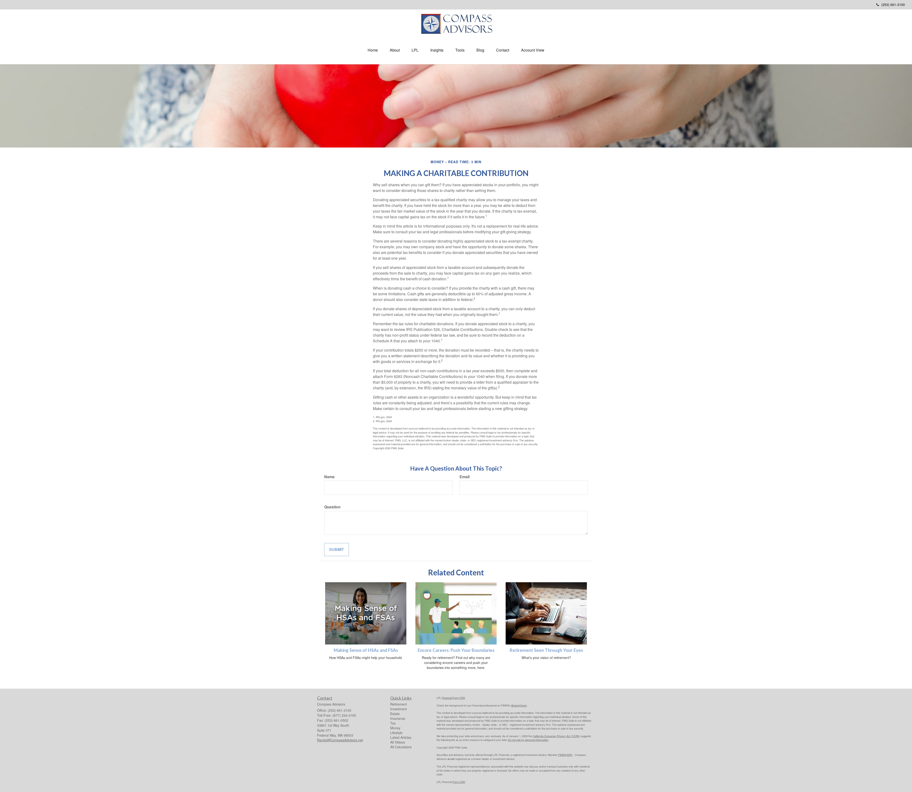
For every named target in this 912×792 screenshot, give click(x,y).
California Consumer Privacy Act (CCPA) (556, 736)
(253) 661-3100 (893, 4)
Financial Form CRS (453, 698)
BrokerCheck (519, 705)
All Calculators (401, 746)
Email (465, 476)
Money (395, 727)
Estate (395, 713)
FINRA (562, 755)
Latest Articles (400, 737)
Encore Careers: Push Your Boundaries (456, 650)
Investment (398, 708)
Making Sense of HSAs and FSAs (366, 650)
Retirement (398, 704)
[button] (395, 50)
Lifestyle (396, 732)
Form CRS (459, 782)
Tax (393, 723)
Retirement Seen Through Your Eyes (546, 650)
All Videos (397, 742)
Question (332, 507)
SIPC (570, 755)
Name (329, 476)
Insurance (397, 718)
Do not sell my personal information (528, 740)
